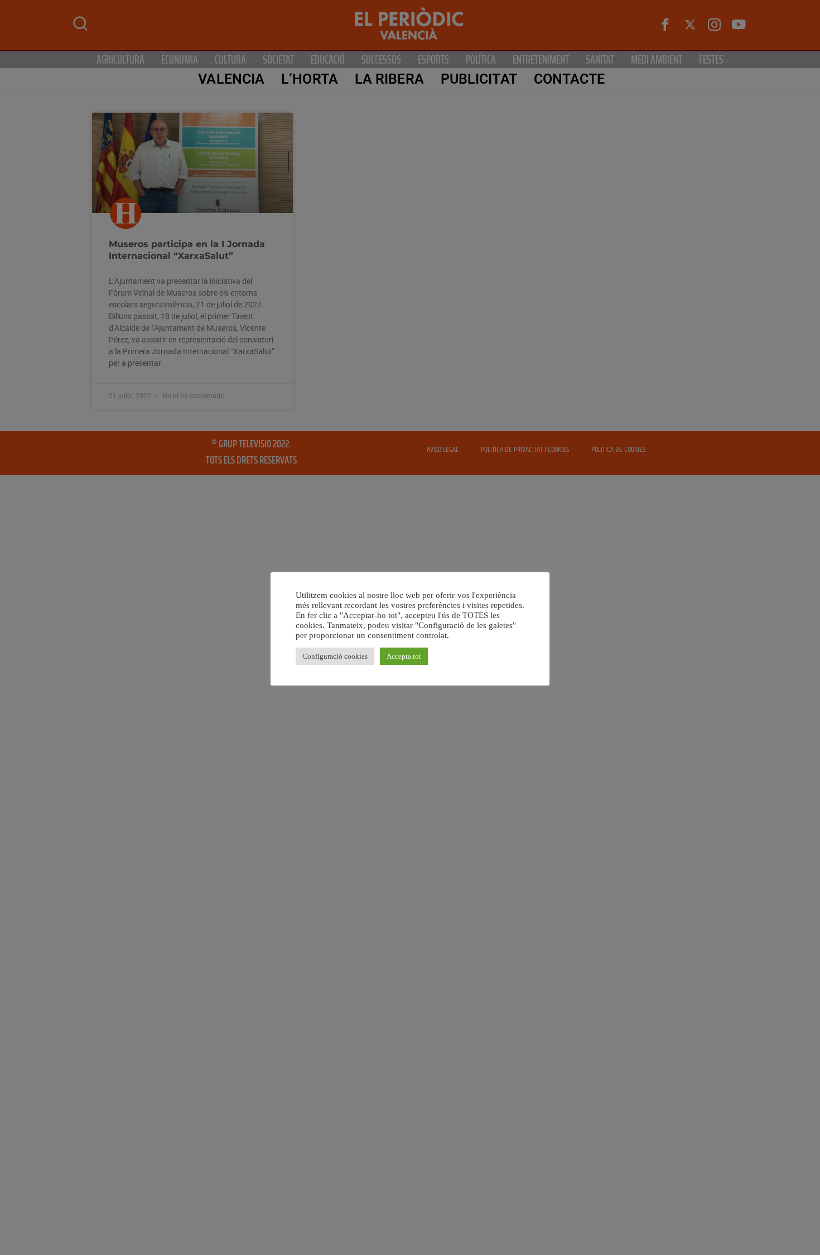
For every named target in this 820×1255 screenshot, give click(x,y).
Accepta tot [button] (404, 656)
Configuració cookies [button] (335, 656)
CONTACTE (569, 79)
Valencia (231, 79)
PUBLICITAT (479, 79)
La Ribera (389, 79)
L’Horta (309, 79)
